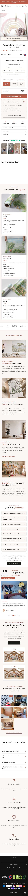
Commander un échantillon (14, 115)
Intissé (6, 84)
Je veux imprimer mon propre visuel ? (14, 549)
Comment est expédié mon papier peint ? (14, 524)
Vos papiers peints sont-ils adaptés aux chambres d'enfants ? (14, 518)
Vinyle (21, 84)
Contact (13, 857)
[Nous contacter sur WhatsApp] (25, 893)
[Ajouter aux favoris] (25, 13)
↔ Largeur (7, 67)
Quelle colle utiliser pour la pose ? (14, 534)
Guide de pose (6, 131)
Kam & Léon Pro (13, 871)
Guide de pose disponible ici (8, 456)
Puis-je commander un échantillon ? (14, 545)
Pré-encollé (14, 84)
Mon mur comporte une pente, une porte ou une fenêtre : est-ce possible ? (14, 539)
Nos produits (14, 864)
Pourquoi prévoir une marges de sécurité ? (14, 513)
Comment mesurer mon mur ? (15, 74)
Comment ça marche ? (8, 128)
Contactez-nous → (14, 642)
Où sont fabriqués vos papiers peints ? (14, 529)
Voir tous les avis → (8, 578)
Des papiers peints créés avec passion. (13, 883)
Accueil (2, 10)
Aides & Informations (13, 867)
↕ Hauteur (20, 67)
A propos (13, 860)
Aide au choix (21, 79)
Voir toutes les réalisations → (14, 732)
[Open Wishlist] (22, 6)
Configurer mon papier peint (14, 96)
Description (5, 134)
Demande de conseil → (14, 563)
